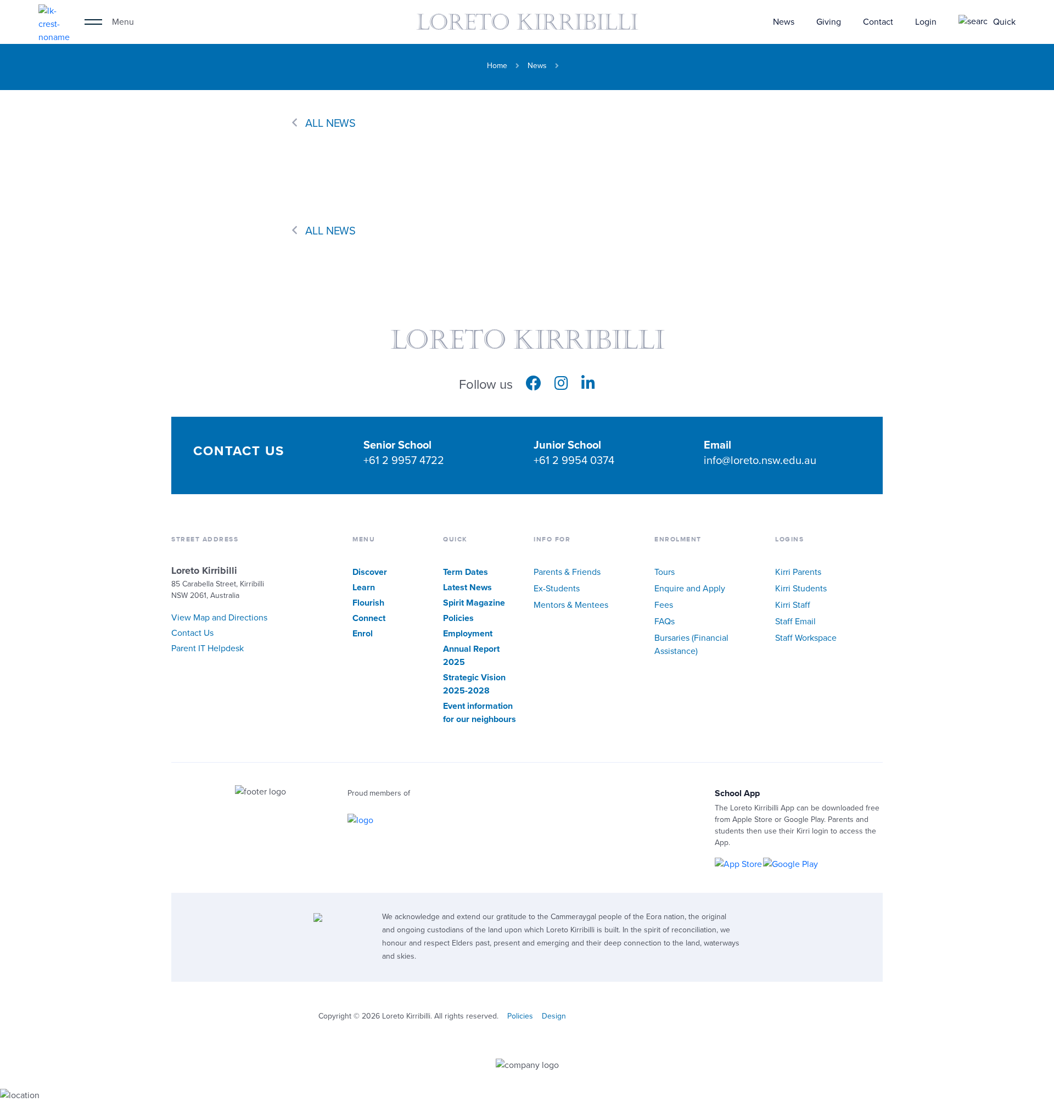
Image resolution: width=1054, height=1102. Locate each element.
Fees (663, 605)
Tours (664, 572)
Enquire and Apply (689, 588)
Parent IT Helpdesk (207, 648)
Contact (878, 21)
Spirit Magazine (474, 602)
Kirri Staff (792, 605)
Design (554, 1016)
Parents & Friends (567, 572)
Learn (363, 587)
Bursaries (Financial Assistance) (691, 645)
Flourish (368, 602)
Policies (458, 618)
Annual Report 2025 (471, 656)
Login (926, 21)
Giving (828, 21)
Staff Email (795, 621)
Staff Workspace (806, 638)
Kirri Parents (798, 572)
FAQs (664, 621)
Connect (368, 618)
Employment (467, 633)
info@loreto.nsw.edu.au (760, 460)
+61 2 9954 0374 (574, 460)
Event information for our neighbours (479, 713)
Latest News (467, 587)
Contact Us (192, 633)
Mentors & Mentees (571, 605)
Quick (1004, 21)
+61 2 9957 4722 (403, 460)
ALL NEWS (330, 123)
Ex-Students (557, 588)
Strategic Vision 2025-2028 (474, 684)
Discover (369, 572)
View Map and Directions (219, 617)
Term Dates (465, 572)
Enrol (362, 633)
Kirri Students (801, 588)
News (783, 21)
